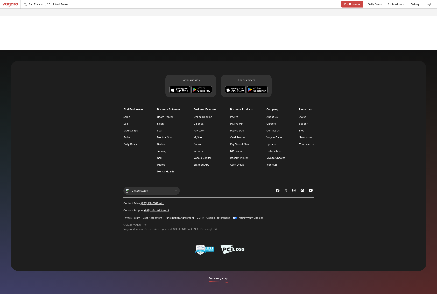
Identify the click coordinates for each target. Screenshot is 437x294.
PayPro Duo (237, 130)
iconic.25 (271, 164)
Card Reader (237, 137)
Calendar (199, 123)
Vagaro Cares (274, 137)
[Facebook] (278, 191)
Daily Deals (375, 4)
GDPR (200, 218)
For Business (352, 4)
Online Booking (203, 117)
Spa (125, 123)
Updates (271, 144)
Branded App (201, 164)
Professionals (396, 4)
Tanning (161, 151)
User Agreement (152, 218)
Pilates (161, 164)
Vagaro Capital (202, 158)
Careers (271, 123)
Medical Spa (130, 130)
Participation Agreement (179, 218)
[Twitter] (286, 191)
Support (303, 123)
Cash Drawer (237, 164)
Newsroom (305, 137)
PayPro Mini (237, 123)
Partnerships (273, 151)
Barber (127, 137)
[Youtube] (311, 191)
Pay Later (199, 130)
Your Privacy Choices (250, 218)
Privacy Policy (131, 218)
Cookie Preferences (218, 218)
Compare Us (306, 144)
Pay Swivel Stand (240, 144)
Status (302, 117)
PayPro (234, 117)
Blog (301, 130)
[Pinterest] (302, 191)
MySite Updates (275, 158)
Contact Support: (146, 210)
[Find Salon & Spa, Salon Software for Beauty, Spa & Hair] (10, 4)
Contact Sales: (143, 203)
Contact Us (273, 130)
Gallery (415, 4)
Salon (126, 117)
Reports (198, 151)
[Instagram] (294, 191)
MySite (198, 137)
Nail (159, 158)
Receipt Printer (239, 158)
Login (429, 4)
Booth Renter (165, 117)
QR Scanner (237, 151)
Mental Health (165, 171)
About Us (272, 117)
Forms (197, 144)
